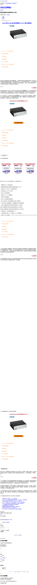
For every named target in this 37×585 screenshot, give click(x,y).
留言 (8, 519)
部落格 (3, 17)
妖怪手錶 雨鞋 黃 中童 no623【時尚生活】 (9, 507)
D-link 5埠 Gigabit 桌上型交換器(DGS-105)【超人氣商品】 (17, 23)
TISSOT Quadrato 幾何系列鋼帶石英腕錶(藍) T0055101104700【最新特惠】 (14, 499)
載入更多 (2, 525)
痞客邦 (6, 519)
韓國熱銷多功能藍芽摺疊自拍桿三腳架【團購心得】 (11, 506)
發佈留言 (2, 531)
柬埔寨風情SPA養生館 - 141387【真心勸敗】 (9, 498)
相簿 (3, 16)
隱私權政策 (23, 571)
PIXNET (11, 571)
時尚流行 (7, 522)
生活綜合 (8, 14)
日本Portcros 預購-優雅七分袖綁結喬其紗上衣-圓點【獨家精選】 (13, 503)
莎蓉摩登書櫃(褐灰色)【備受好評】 (8, 505)
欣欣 (1, 514)
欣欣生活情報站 (5, 7)
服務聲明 (27, 571)
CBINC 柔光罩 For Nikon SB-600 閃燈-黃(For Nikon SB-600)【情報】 (13, 502)
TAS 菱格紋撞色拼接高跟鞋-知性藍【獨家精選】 (10, 504)
